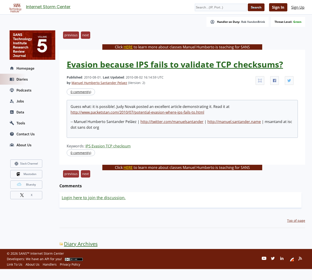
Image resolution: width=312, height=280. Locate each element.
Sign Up (297, 7)
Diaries (22, 79)
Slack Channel (29, 163)
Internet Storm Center (48, 7)
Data (20, 112)
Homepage (25, 68)
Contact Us (25, 133)
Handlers (50, 264)
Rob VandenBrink (253, 22)
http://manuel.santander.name (234, 121)
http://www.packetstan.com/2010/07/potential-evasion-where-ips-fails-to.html (137, 112)
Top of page (296, 220)
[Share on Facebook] (274, 80)
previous (71, 35)
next (85, 35)
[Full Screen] (260, 80)
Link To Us (14, 264)
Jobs (20, 101)
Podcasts (24, 90)
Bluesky (31, 184)
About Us (24, 144)
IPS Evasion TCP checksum (108, 146)
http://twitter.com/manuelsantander (172, 121)
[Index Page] (14, 7)
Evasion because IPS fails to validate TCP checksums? (175, 64)
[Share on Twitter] (289, 80)
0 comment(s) (81, 92)
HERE (128, 47)
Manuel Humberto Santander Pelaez (99, 83)
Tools (20, 123)
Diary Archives (81, 243)
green (297, 22)
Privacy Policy (70, 264)
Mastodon (30, 174)
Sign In (278, 7)
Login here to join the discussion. (94, 197)
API (47, 259)
